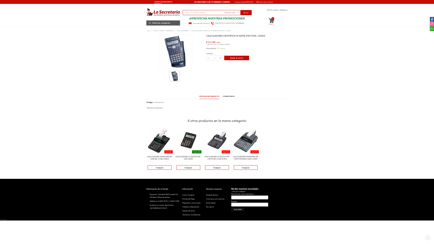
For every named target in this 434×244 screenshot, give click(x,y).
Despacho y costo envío (191, 203)
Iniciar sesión (273, 10)
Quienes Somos (212, 195)
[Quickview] (171, 129)
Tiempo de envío (188, 211)
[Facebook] (148, 2)
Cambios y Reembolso (190, 207)
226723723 (219, 23)
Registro (284, 10)
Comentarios (229, 96)
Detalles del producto (209, 96)
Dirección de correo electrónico (243, 194)
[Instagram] (152, 2)
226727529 (229, 23)
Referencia (149, 102)
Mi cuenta (210, 207)
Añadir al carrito (236, 58)
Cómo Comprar (188, 195)
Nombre (234, 201)
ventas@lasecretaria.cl (201, 23)
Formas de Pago (188, 199)
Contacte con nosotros (215, 199)
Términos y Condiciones (191, 215)
